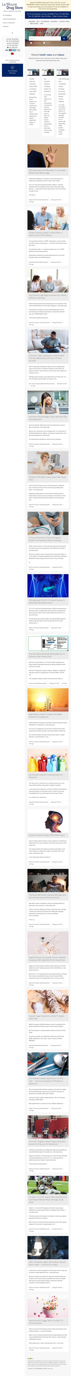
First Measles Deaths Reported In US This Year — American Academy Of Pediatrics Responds (46, 1081)
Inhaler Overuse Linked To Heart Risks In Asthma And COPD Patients (45, 234)
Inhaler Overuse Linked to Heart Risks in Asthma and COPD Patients (33, 86)
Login (41, 23)
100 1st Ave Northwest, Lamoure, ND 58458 (40, 14)
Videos (48, 43)
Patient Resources (9, 19)
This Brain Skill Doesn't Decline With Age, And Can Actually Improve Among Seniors (47, 896)
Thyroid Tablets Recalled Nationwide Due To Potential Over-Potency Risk (47, 655)
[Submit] (64, 38)
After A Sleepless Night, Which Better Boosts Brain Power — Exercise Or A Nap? (47, 1263)
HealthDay (39, 1368)
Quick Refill (54, 21)
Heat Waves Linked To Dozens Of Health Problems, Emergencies (45, 715)
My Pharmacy (7, 15)
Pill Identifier (45, 21)
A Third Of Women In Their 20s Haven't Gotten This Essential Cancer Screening (45, 539)
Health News (37, 43)
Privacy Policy (12, 62)
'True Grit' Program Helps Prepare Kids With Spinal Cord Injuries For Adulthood (47, 1142)
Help (38, 21)
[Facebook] (12, 33)
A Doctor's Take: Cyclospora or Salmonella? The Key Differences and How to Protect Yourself (46, 358)
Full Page (31, 202)
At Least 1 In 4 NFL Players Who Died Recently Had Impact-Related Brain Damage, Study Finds (48, 1199)
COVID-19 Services (9, 23)
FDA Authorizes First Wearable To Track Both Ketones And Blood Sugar (47, 171)
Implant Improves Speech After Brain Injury (47, 835)
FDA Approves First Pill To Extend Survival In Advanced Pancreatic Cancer (47, 601)
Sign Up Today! (34, 23)
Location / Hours (64, 21)
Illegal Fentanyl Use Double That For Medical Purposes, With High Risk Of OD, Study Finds (47, 958)
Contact (6, 26)
